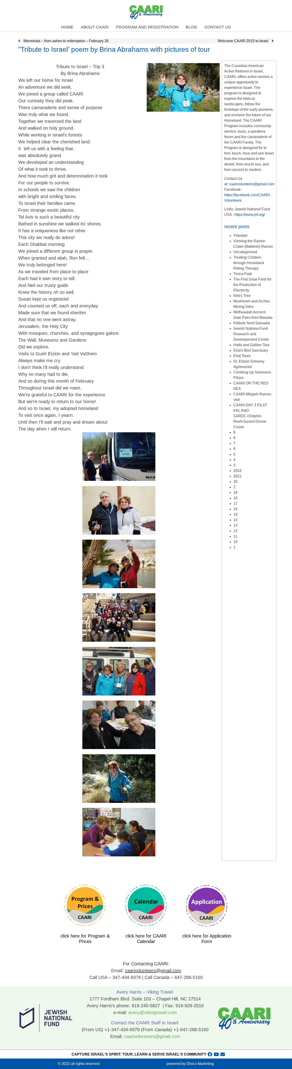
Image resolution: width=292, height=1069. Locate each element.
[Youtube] (216, 1054)
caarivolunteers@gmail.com (251, 184)
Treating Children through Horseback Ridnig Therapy (248, 262)
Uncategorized (245, 252)
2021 (237, 476)
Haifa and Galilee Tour (251, 345)
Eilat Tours (241, 356)
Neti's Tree (242, 296)
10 (235, 542)
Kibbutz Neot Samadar (251, 323)
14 (235, 520)
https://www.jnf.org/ (250, 214)
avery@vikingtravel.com (152, 1012)
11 (235, 536)
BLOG (191, 27)
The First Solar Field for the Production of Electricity (252, 284)
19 (235, 493)
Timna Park (242, 274)
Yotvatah (240, 235)
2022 (237, 471)
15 (235, 514)
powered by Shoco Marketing (190, 1064)
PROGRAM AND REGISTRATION (147, 27)
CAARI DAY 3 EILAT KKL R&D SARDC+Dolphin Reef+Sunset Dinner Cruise (250, 416)
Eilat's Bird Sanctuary (250, 350)
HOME (67, 27)
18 (235, 498)
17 (235, 503)
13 (235, 525)
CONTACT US (217, 27)
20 (235, 482)
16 (235, 509)
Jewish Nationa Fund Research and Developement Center (251, 334)
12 (235, 531)
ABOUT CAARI (95, 27)
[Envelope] (222, 1054)
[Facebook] (210, 1054)
